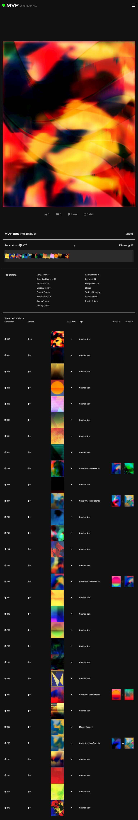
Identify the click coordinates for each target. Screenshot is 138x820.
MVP (12, 5)
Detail (89, 214)
